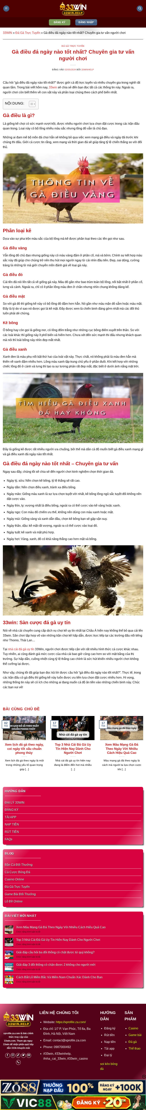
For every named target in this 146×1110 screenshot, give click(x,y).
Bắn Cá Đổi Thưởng (19, 864)
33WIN (7, 32)
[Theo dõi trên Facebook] (7, 1055)
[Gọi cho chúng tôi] (18, 1062)
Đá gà (133, 1041)
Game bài (135, 1035)
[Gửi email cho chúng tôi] (28, 1055)
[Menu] (6, 9)
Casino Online (14, 879)
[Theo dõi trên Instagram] (12, 1055)
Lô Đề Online (14, 901)
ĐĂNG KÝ (12, 809)
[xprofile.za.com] (73, 8)
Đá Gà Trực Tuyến (27, 32)
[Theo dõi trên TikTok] (18, 1055)
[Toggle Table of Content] (30, 104)
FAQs (8, 839)
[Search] (140, 9)
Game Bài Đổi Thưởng (20, 894)
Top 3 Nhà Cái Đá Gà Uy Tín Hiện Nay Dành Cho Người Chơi (73, 749)
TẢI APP (10, 817)
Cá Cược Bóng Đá (17, 872)
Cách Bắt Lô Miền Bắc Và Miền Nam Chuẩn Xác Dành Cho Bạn (59, 977)
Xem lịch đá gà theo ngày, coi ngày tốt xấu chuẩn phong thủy (24, 749)
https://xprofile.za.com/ (71, 1022)
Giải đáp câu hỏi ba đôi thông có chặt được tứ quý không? (55, 952)
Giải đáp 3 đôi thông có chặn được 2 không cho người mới (55, 964)
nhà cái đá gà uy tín (21, 649)
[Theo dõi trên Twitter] (23, 1055)
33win (53, 87)
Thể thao (134, 1048)
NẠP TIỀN (12, 824)
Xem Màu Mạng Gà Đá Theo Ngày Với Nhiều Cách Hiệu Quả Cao (121, 749)
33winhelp (87, 69)
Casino (133, 1028)
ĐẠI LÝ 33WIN (15, 802)
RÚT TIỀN (12, 831)
